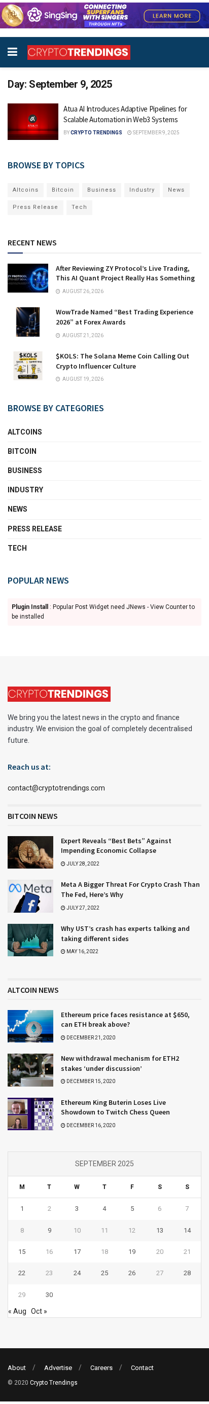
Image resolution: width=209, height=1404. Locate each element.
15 (21, 1251)
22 (21, 1273)
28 (187, 1273)
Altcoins (26, 190)
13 (159, 1230)
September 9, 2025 (156, 132)
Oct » (39, 1311)
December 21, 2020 (90, 1037)
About (17, 1368)
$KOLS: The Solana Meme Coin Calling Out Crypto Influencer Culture (122, 361)
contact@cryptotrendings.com (56, 788)
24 (77, 1273)
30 (49, 1295)
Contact (142, 1368)
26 (131, 1273)
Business (101, 190)
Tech (79, 207)
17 (77, 1251)
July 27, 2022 (82, 908)
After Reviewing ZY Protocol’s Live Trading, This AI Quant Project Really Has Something (125, 273)
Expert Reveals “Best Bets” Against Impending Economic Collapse (116, 845)
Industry (142, 190)
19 (131, 1251)
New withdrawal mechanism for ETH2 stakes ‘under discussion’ (120, 1063)
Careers (101, 1368)
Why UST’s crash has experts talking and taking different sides (125, 933)
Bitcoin (63, 190)
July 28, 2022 (82, 864)
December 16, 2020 (90, 1125)
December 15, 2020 (90, 1081)
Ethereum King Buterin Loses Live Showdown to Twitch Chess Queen (115, 1107)
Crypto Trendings (96, 132)
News (176, 190)
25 (104, 1273)
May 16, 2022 (81, 951)
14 (187, 1230)
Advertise (58, 1368)
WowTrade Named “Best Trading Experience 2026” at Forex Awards (124, 317)
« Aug (17, 1311)
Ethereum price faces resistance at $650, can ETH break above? (125, 1019)
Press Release (35, 207)
